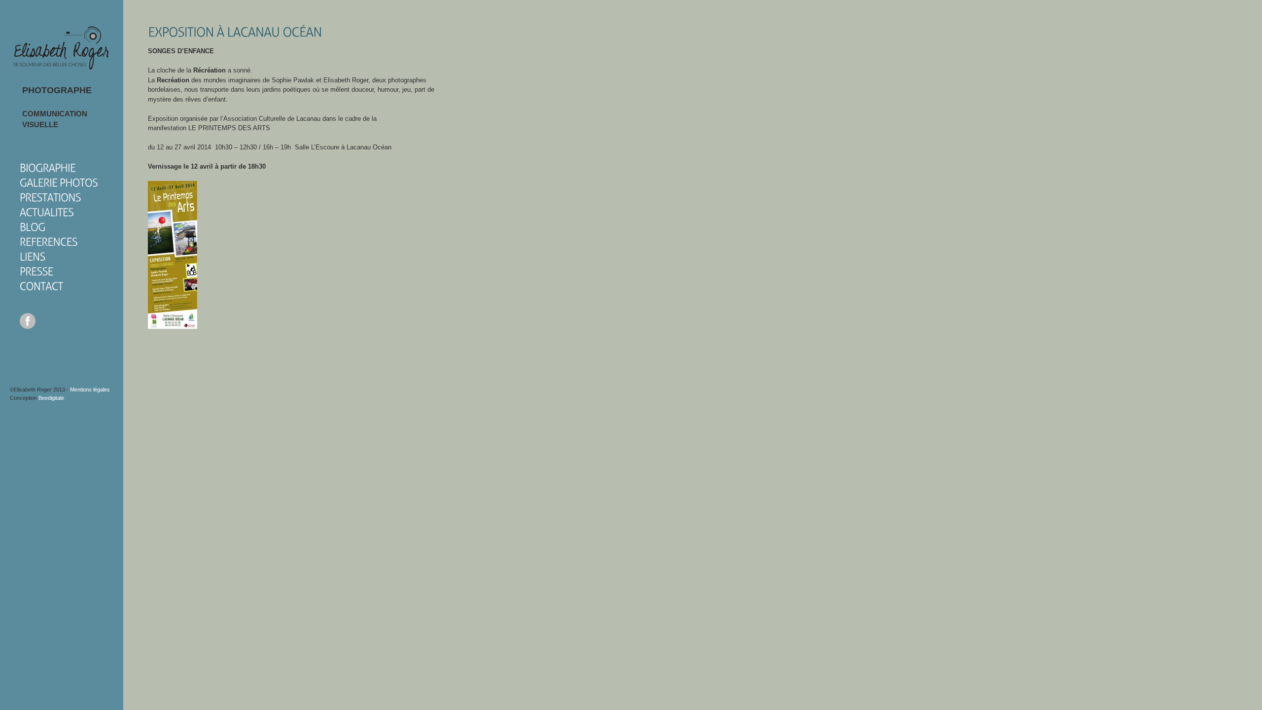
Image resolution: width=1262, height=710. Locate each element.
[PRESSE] (36, 271)
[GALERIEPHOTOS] (59, 182)
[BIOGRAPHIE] (48, 167)
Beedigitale (51, 398)
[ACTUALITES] (47, 212)
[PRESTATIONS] (50, 197)
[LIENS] (32, 256)
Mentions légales (90, 389)
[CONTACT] (41, 286)
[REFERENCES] (49, 241)
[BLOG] (32, 226)
